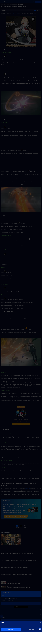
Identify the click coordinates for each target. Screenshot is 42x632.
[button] (21, 316)
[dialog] (21, 626)
